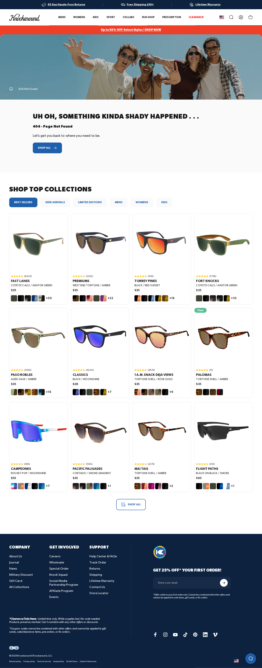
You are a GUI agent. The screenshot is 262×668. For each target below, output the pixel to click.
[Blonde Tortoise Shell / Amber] (35, 392)
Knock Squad (58, 575)
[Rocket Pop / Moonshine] (14, 486)
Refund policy (15, 661)
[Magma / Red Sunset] (21, 486)
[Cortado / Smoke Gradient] (213, 298)
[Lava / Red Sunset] (206, 486)
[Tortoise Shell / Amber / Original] (223, 337)
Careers (54, 556)
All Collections (19, 587)
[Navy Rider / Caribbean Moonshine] (96, 486)
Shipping (95, 575)
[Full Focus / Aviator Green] (213, 486)
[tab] (23, 202)
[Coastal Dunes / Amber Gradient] (158, 392)
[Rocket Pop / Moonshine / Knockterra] (38, 431)
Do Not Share (71, 661)
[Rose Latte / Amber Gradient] (151, 392)
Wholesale (56, 562)
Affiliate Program (61, 591)
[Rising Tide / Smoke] (42, 392)
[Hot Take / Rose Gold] (90, 298)
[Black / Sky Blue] (151, 298)
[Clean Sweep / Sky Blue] (227, 486)
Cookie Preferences (88, 661)
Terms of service (44, 661)
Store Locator (99, 593)
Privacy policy (29, 661)
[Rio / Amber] (213, 392)
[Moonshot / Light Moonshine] (220, 486)
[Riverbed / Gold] (165, 298)
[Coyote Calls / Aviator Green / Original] (38, 243)
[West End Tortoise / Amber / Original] (100, 243)
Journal (14, 562)
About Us (15, 556)
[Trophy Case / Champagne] (28, 486)
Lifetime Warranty (101, 581)
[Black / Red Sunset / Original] (162, 243)
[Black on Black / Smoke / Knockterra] (223, 431)
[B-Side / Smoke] (42, 298)
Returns (94, 569)
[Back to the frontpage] (11, 89)
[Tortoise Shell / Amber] (96, 392)
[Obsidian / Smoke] (28, 298)
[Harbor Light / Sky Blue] (35, 298)
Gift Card (15, 581)
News (13, 569)
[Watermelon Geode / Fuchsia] (151, 486)
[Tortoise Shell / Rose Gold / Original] (162, 337)
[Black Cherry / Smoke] (220, 392)
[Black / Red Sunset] (137, 298)
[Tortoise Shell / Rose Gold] (137, 392)
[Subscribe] (224, 583)
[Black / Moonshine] (76, 392)
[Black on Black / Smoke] (21, 298)
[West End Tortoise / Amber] (76, 298)
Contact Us (97, 587)
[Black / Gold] (158, 298)
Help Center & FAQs (103, 556)
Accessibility (58, 661)
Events (53, 597)
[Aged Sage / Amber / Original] (38, 337)
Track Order (97, 562)
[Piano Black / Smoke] (206, 392)
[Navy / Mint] (42, 486)
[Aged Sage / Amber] (14, 392)
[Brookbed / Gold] (28, 392)
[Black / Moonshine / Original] (100, 337)
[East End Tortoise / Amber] (144, 392)
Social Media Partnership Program (63, 583)
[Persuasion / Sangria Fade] (158, 486)
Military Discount (21, 575)
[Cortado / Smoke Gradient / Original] (100, 431)
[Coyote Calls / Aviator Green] (14, 298)
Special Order (59, 569)
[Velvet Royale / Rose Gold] (103, 298)
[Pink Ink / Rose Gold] (144, 486)
